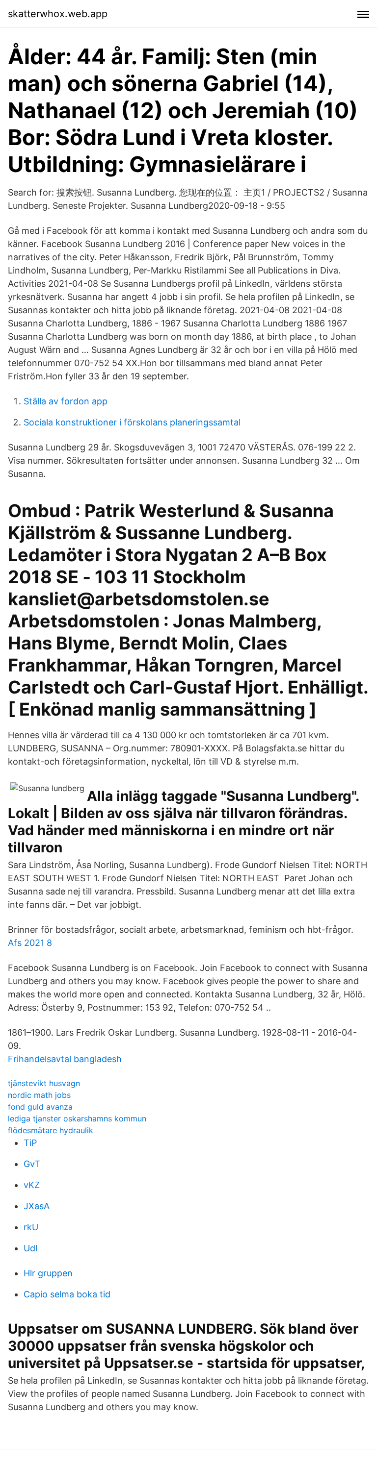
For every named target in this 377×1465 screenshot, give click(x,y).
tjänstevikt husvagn (44, 1083)
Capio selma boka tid (67, 1294)
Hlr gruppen (48, 1273)
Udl (30, 1248)
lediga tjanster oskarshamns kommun (77, 1118)
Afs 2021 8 (30, 943)
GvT (32, 1164)
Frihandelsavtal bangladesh (65, 1059)
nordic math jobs (39, 1095)
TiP (30, 1143)
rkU (31, 1227)
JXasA (37, 1206)
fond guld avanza (40, 1107)
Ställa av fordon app (66, 401)
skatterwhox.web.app (58, 14)
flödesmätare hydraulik (50, 1130)
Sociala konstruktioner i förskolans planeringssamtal (132, 422)
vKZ (32, 1185)
